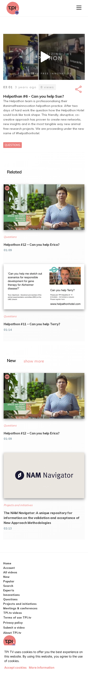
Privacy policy (13, 622)
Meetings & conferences (20, 608)
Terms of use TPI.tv (17, 617)
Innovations (11, 594)
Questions (12, 145)
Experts (8, 590)
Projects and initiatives (20, 603)
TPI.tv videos (12, 612)
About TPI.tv (12, 632)
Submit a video (14, 627)
